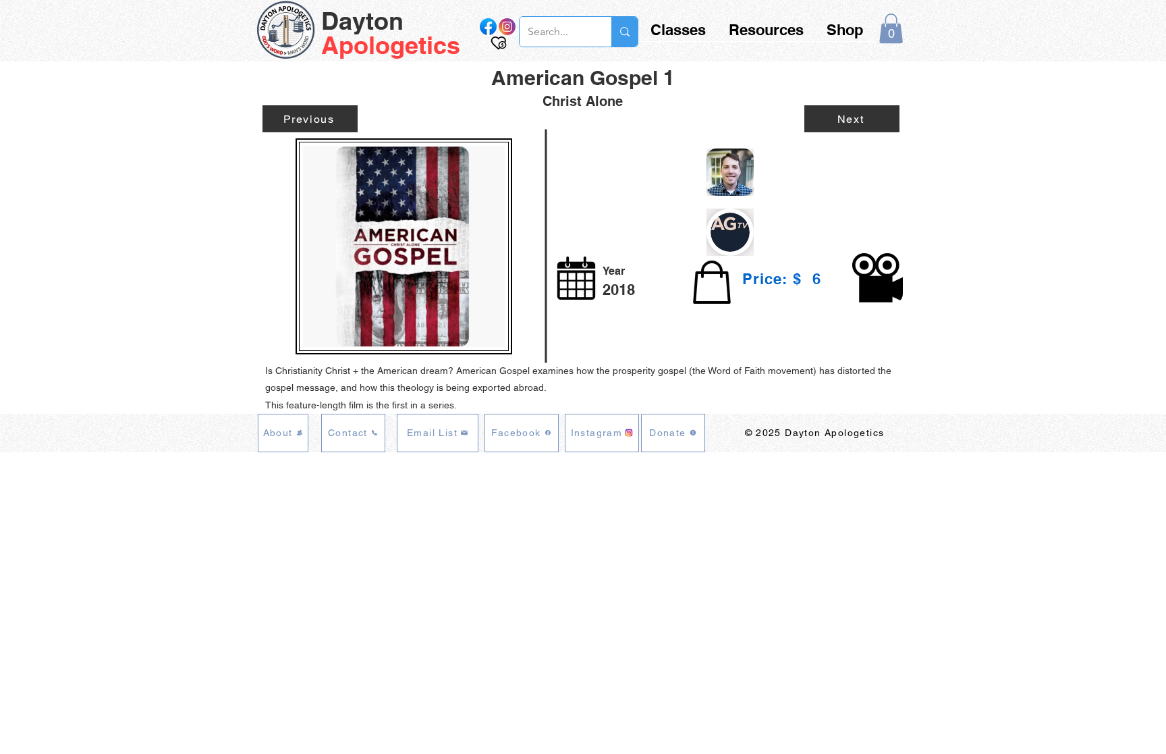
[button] (891, 28)
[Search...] (624, 32)
